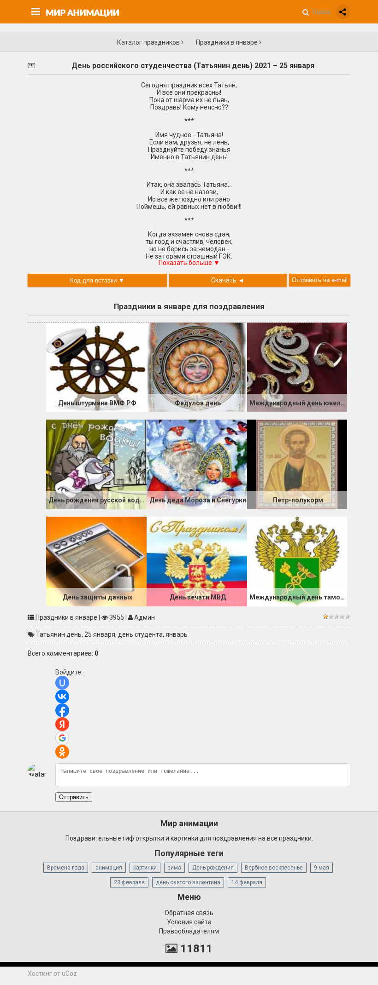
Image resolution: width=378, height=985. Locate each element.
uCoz (69, 973)
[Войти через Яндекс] (62, 724)
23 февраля (129, 882)
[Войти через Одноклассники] (62, 752)
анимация (108, 867)
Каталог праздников (149, 42)
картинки (145, 867)
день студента (140, 634)
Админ (144, 617)
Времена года (65, 867)
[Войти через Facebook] (62, 710)
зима (174, 867)
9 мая (321, 867)
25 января (99, 634)
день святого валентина (188, 882)
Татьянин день (59, 634)
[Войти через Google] (62, 738)
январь (176, 634)
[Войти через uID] (62, 683)
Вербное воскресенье (274, 867)
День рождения (213, 867)
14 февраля (246, 882)
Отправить (74, 797)
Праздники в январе (227, 42)
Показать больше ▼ (189, 262)
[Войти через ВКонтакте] (62, 696)
